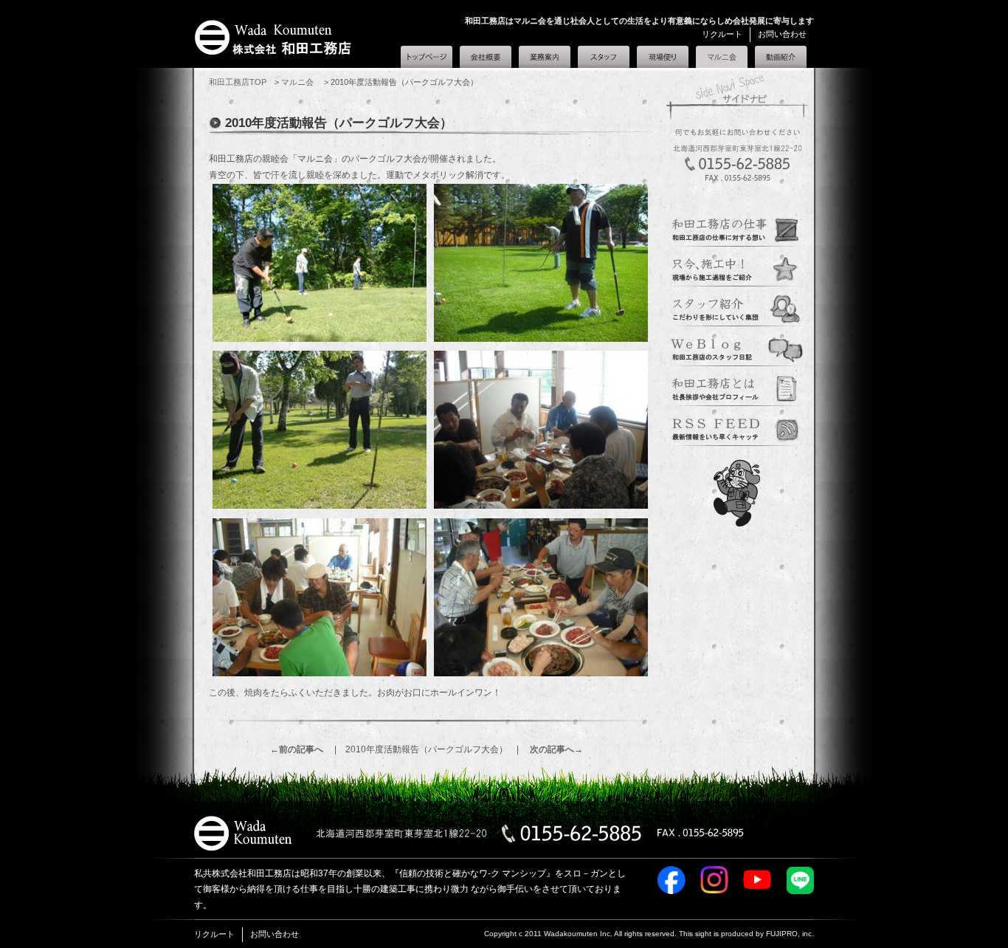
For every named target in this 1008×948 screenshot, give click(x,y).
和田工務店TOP (237, 82)
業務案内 (544, 57)
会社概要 (485, 57)
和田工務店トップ (426, 57)
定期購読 (737, 427)
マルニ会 (722, 54)
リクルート (722, 34)
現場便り (662, 57)
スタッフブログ (737, 347)
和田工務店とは (781, 57)
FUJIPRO (782, 934)
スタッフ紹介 (603, 57)
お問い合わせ (782, 34)
